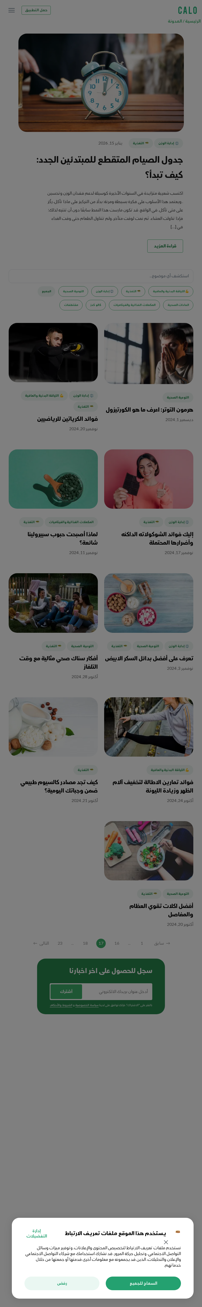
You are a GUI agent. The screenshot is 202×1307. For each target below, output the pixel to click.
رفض (62, 1283)
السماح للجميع (143, 1283)
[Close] (166, 1242)
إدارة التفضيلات (36, 1233)
